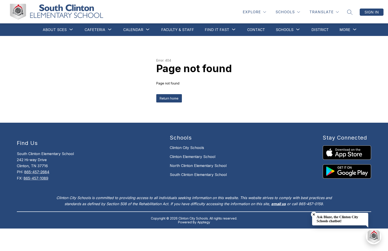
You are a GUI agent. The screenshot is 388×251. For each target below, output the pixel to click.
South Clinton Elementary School (198, 174)
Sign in (371, 12)
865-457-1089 (36, 178)
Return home (169, 98)
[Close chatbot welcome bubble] (314, 214)
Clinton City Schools (187, 147)
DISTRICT (320, 29)
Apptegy (203, 222)
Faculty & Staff (177, 29)
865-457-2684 (36, 172)
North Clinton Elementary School (198, 165)
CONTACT (256, 29)
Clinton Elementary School (192, 156)
